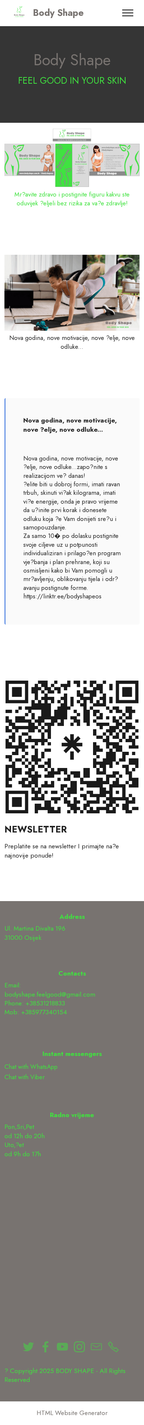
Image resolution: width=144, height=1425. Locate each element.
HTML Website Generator (72, 1413)
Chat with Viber (24, 1077)
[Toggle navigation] (128, 13)
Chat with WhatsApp (31, 1066)
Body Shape (58, 13)
